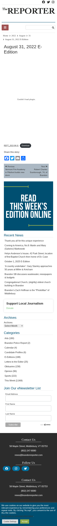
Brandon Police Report (16, 343)
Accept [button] (25, 521)
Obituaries (10, 366)
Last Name (10, 414)
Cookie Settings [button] (10, 521)
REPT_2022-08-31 (11, 146)
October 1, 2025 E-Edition (17, 261)
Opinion (8, 371)
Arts (6, 338)
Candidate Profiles (14, 352)
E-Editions (10, 357)
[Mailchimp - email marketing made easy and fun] (45, 425)
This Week (10, 380)
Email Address (11, 394)
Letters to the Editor (14, 362)
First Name (10, 404)
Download (25, 146)
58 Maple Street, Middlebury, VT (25, 446)
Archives (8, 322)
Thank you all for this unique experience (24, 241)
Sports (8, 376)
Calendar (9, 348)
